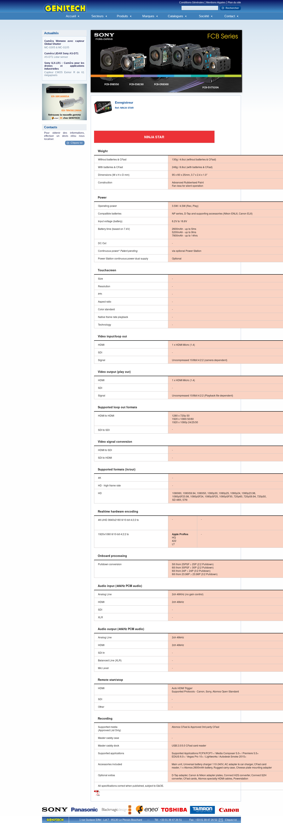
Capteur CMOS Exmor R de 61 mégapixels (64, 69)
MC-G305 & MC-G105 (64, 44)
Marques (148, 16)
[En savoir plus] (97, 795)
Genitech (65, 10)
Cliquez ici (76, 142)
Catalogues (175, 16)
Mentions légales (215, 2)
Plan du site (234, 2)
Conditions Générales (191, 2)
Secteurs (97, 16)
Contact (229, 16)
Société (204, 16)
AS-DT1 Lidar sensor (61, 55)
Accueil (71, 16)
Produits (122, 16)
